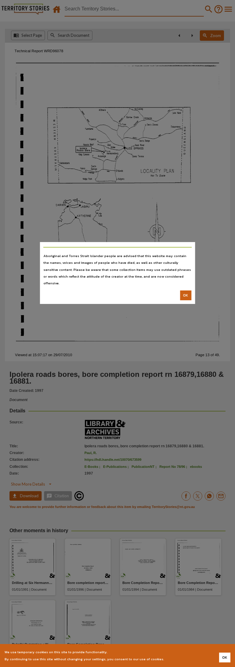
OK (185, 295)
